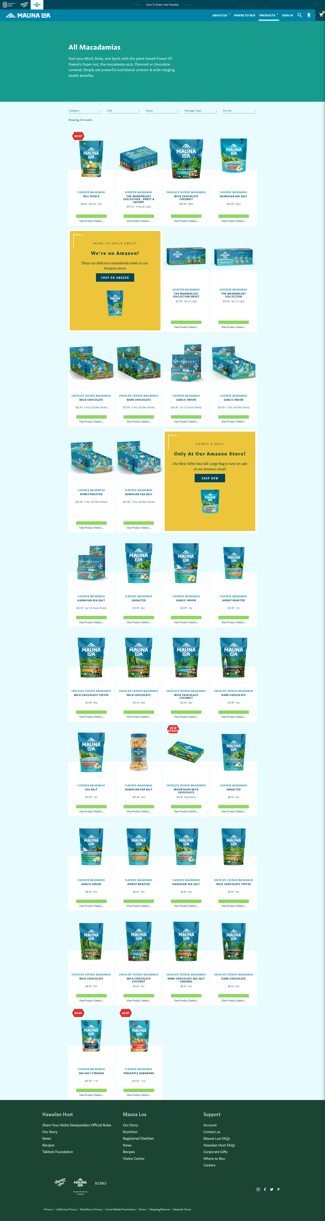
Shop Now (210, 478)
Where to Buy (244, 15)
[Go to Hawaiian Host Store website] (24, 5)
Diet (109, 110)
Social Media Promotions (121, 1209)
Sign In (287, 15)
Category (74, 110)
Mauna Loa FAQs (216, 1137)
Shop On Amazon (115, 277)
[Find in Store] (309, 15)
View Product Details (91, 220)
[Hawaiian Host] (60, 1182)
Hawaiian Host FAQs (219, 1144)
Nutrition (130, 1131)
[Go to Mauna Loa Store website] (36, 5)
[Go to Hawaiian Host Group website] (9, 5)
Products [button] (267, 15)
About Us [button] (219, 15)
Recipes (48, 1144)
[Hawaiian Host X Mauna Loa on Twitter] (271, 1188)
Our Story (49, 1131)
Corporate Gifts (215, 1151)
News (46, 1137)
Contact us (211, 1131)
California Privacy (66, 1209)
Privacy (48, 1209)
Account (210, 1124)
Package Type (192, 110)
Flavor (149, 110)
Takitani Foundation (57, 1151)
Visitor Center (134, 1158)
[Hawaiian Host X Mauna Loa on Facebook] (265, 1188)
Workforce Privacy (91, 1209)
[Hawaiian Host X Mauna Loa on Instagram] (258, 1188)
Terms (142, 1209)
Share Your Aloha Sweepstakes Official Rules (76, 1124)
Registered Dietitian (138, 1137)
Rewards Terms (182, 1209)
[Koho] (100, 1182)
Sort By (227, 110)
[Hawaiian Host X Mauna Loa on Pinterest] (278, 1188)
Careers (209, 1164)
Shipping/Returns (159, 1209)
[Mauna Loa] (80, 1182)
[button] (300, 15)
